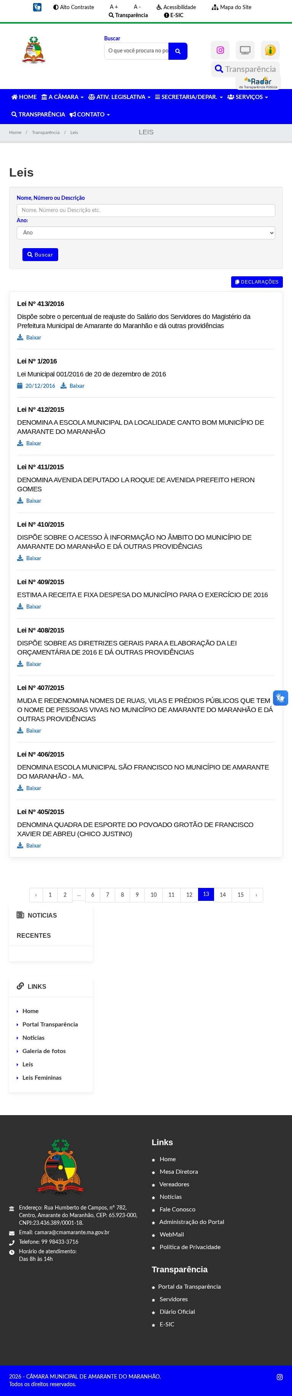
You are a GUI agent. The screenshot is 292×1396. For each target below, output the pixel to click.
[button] (37, 7)
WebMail (171, 1235)
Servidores (173, 1299)
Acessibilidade (179, 7)
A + (114, 7)
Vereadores (173, 1184)
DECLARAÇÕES (259, 282)
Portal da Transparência (189, 1287)
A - (137, 7)
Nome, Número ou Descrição (51, 198)
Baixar (33, 338)
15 (241, 895)
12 (189, 895)
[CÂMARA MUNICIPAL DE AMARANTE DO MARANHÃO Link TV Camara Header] (245, 50)
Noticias (33, 1038)
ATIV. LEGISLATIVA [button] (121, 97)
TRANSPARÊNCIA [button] (41, 115)
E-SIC (166, 1324)
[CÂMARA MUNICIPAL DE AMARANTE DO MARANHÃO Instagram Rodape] (280, 1377)
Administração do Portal (191, 1222)
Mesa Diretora (178, 1172)
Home (15, 132)
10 (154, 895)
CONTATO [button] (91, 115)
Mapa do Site (235, 7)
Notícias (170, 1197)
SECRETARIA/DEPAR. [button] (189, 97)
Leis (27, 1064)
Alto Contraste (76, 7)
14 (223, 895)
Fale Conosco (176, 1209)
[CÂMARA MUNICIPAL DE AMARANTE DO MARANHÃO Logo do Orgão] (34, 50)
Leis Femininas (42, 1078)
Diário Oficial (176, 1312)
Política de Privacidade (189, 1247)
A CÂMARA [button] (63, 97)
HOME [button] (27, 97)
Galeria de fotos (44, 1051)
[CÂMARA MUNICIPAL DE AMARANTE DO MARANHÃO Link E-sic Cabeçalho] (270, 50)
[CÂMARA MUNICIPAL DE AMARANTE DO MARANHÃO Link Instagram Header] (220, 50)
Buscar (112, 38)
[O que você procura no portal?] (177, 51)
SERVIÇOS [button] (249, 97)
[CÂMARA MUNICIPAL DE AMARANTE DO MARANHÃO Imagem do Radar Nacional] (258, 82)
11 (171, 895)
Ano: (22, 220)
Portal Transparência (50, 1025)
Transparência (249, 69)
